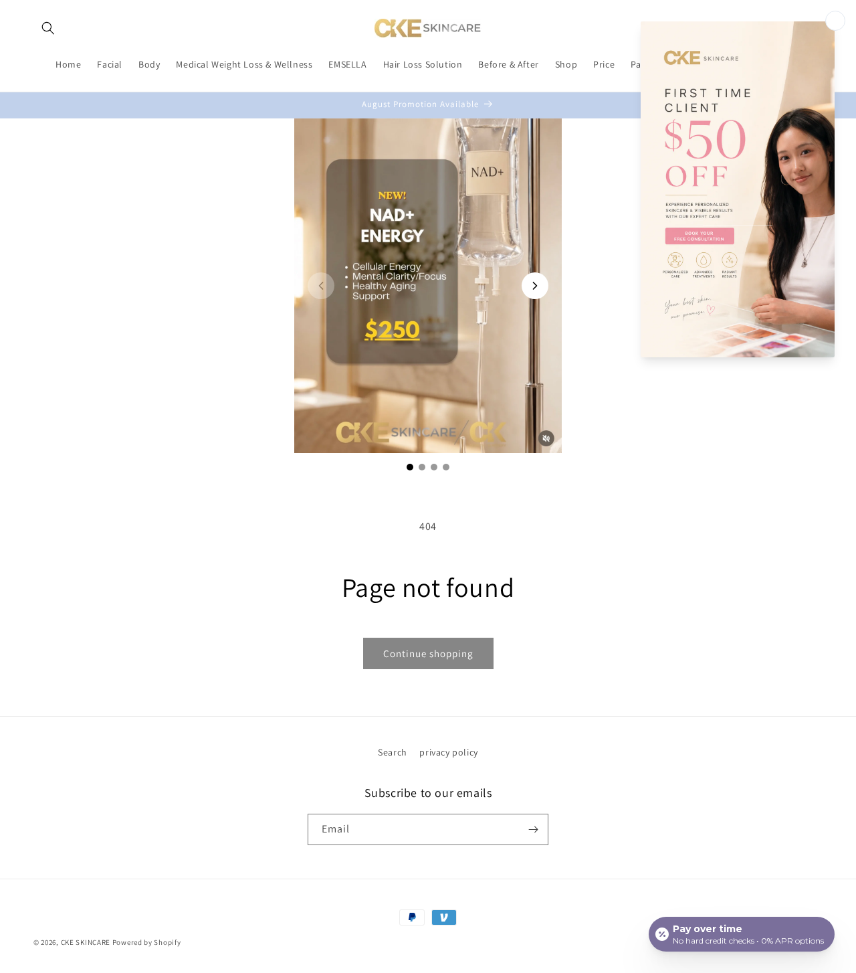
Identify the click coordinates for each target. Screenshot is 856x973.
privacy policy (448, 752)
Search (392, 752)
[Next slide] (535, 285)
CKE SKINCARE (85, 942)
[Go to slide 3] (434, 467)
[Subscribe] (533, 829)
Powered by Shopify (146, 942)
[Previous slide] (321, 285)
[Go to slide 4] (446, 467)
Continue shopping (428, 653)
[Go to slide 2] (422, 467)
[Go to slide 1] (410, 467)
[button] (48, 28)
